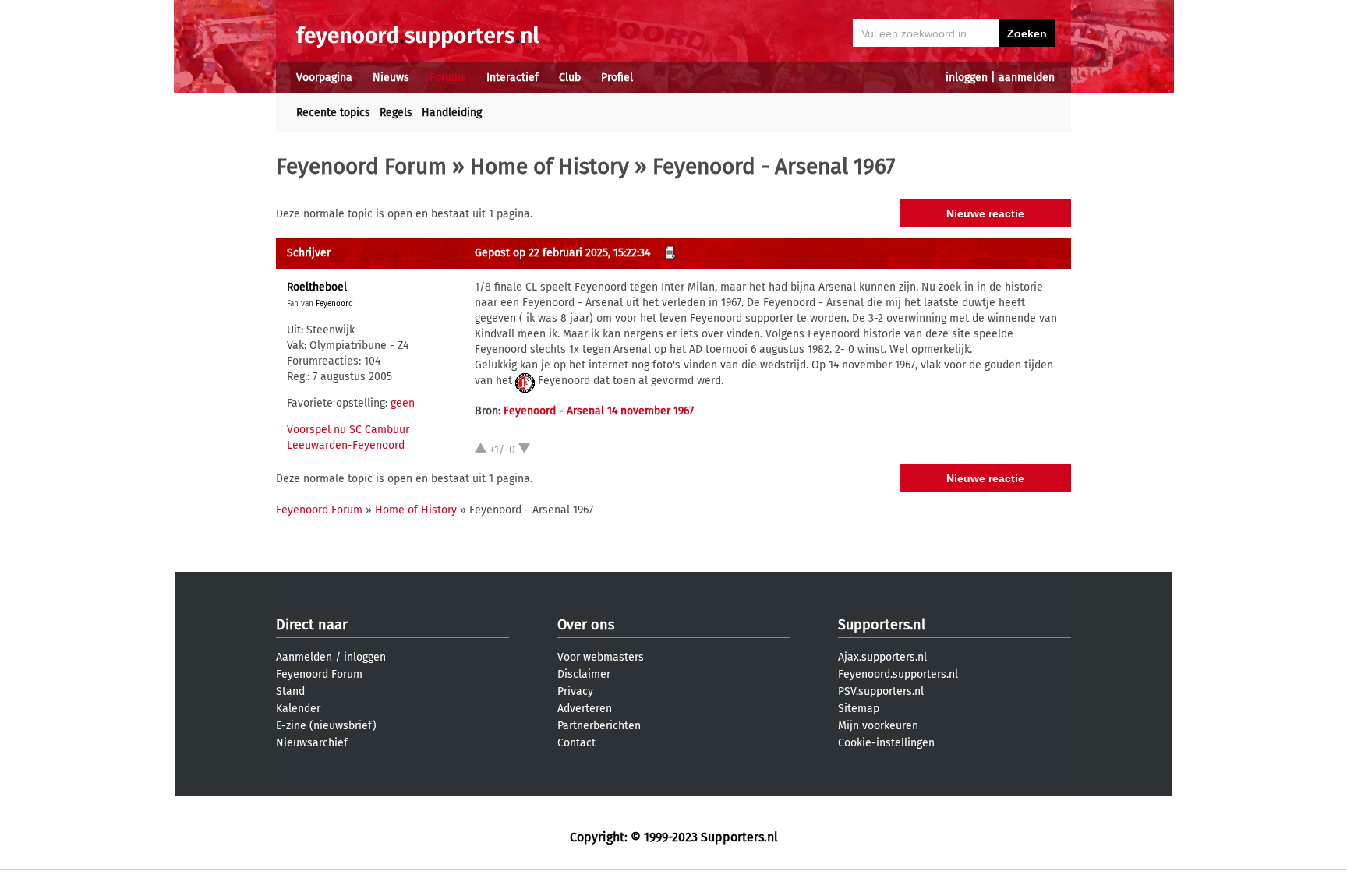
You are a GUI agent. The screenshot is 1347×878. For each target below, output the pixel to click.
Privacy (575, 691)
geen (403, 403)
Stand (290, 691)
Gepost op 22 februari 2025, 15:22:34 (562, 252)
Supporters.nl (881, 624)
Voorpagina (324, 77)
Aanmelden (304, 657)
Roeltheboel (317, 287)
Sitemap (858, 708)
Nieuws (391, 77)
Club (570, 77)
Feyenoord (334, 304)
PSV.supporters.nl (881, 691)
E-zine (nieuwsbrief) (326, 725)
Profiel (617, 77)
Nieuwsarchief (312, 742)
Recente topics (333, 112)
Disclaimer (583, 674)
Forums (448, 77)
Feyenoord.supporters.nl (898, 674)
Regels (396, 112)
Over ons (585, 624)
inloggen (967, 77)
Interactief (512, 77)
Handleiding (452, 112)
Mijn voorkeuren (878, 725)
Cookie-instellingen (886, 742)
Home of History (549, 166)
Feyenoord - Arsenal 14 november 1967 (599, 411)
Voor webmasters (600, 657)
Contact (576, 742)
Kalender (298, 708)
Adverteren (584, 708)
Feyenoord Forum (361, 166)
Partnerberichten (599, 725)
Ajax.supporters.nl (882, 657)
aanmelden (1027, 77)
